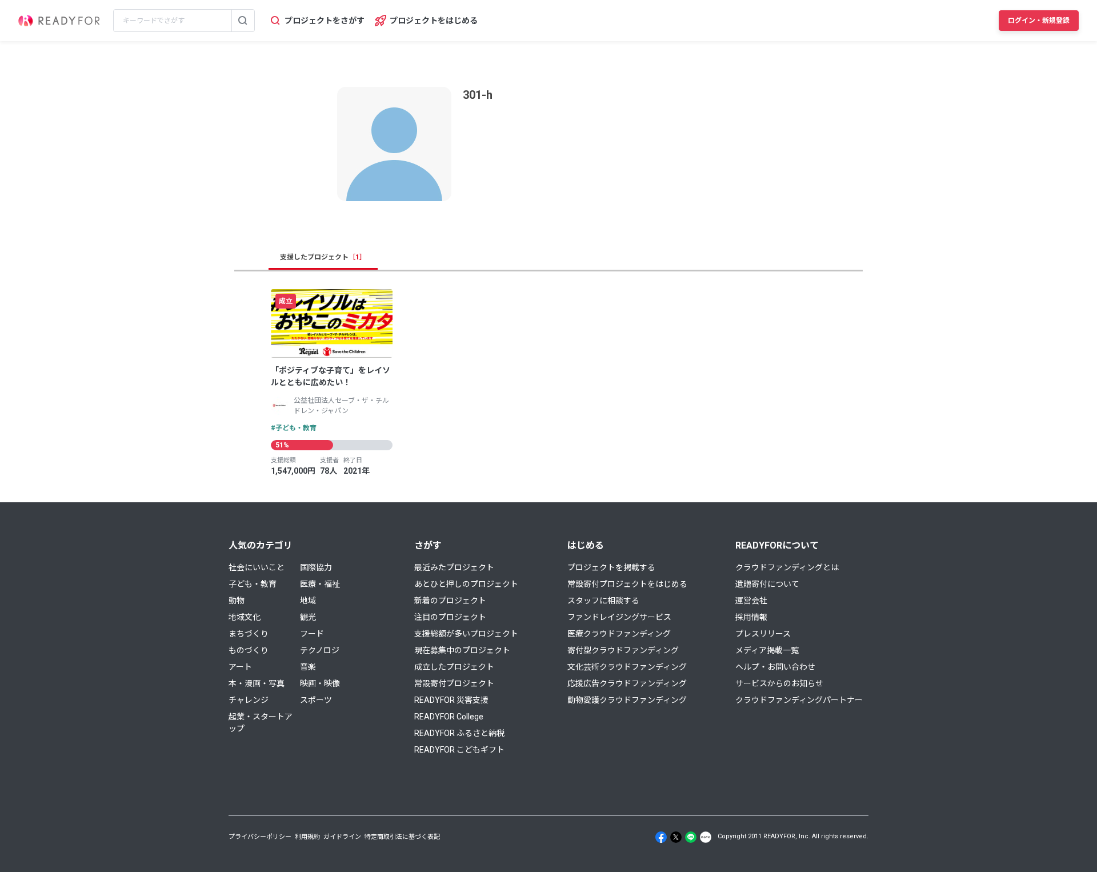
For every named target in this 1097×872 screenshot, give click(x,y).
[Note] (705, 837)
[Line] (690, 837)
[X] (676, 837)
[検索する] (242, 20)
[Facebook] (661, 837)
